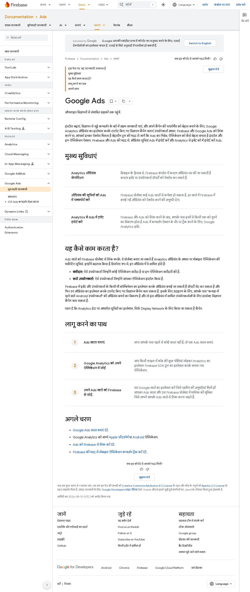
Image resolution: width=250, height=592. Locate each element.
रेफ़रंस (116, 25)
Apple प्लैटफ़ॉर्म (119, 437)
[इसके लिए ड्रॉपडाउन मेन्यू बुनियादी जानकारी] (51, 25)
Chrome (124, 568)
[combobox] (137, 4)
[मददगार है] (215, 59)
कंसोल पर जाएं (222, 4)
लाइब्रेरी (60, 539)
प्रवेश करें (240, 4)
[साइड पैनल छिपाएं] (47, 585)
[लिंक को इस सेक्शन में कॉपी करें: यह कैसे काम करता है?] (122, 249)
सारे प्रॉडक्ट (196, 568)
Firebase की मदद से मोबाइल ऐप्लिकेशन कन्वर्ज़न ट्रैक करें (107, 452)
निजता (67, 583)
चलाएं (62, 4)
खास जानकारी (12, 25)
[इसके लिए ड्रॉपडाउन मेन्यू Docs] (90, 4)
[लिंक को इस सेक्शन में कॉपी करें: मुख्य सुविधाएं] (101, 156)
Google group (187, 533)
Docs (82, 4)
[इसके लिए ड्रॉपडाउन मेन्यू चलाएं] (70, 4)
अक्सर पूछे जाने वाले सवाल (192, 552)
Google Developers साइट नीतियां (120, 489)
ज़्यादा (101, 4)
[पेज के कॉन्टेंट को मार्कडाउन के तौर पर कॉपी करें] (123, 101)
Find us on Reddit (128, 527)
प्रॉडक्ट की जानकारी (189, 539)
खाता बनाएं (88, 430)
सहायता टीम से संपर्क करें (191, 520)
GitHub (61, 545)
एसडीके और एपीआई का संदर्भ (72, 527)
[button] (23, 67)
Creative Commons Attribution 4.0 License (147, 485)
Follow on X (125, 533)
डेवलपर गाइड (64, 520)
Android (138, 437)
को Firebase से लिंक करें (91, 445)
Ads (43, 16)
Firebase (70, 58)
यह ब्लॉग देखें (124, 520)
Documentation (19, 16)
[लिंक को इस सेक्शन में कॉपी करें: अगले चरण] (95, 419)
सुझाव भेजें (213, 69)
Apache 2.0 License (213, 485)
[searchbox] (26, 38)
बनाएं (43, 4)
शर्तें (59, 583)
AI (60, 25)
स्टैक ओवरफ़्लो (186, 527)
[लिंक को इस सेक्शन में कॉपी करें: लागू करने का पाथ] (110, 324)
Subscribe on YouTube (131, 539)
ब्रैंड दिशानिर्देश (185, 545)
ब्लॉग (205, 4)
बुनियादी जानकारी (36, 25)
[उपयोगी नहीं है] (221, 59)
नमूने (59, 533)
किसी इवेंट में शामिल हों (129, 545)
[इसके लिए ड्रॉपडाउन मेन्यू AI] (66, 25)
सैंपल (130, 25)
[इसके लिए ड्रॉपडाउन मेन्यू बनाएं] (50, 4)
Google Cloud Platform (169, 568)
